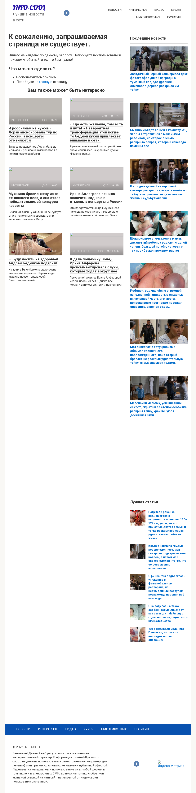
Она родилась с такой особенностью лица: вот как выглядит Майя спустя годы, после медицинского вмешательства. (168, 613)
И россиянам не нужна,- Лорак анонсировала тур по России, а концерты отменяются (33, 134)
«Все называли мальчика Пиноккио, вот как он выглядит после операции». (166, 634)
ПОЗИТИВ (174, 17)
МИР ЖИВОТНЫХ (148, 17)
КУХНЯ (176, 9)
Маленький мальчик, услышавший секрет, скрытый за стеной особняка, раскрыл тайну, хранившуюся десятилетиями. (158, 409)
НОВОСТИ (115, 9)
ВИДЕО (159, 9)
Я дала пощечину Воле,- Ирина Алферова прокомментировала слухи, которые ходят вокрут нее (94, 265)
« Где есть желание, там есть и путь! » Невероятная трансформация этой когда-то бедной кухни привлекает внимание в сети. (96, 132)
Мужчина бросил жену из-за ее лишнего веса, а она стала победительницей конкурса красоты (34, 200)
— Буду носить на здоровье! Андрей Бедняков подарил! (33, 261)
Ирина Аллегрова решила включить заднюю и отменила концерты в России (96, 198)
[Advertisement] (159, 462)
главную (45, 82)
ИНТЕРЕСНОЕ (137, 9)
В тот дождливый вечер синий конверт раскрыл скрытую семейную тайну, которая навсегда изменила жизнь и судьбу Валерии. (158, 192)
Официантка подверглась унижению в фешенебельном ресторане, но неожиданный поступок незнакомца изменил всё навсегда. (166, 587)
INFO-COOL (29, 7)
